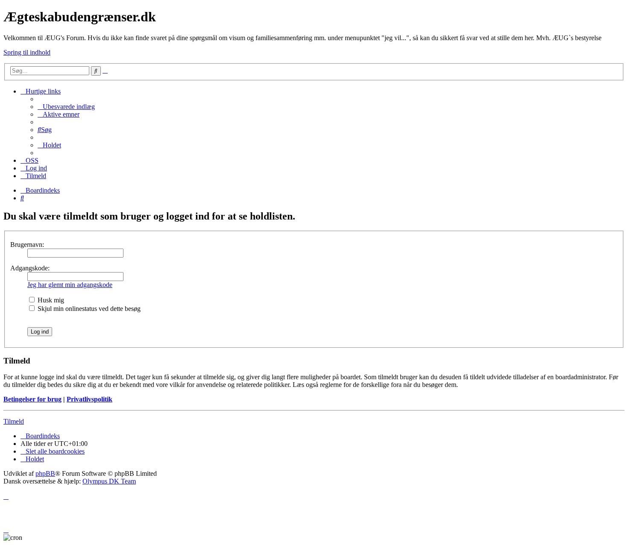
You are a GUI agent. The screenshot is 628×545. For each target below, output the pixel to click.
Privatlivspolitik (89, 399)
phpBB (45, 473)
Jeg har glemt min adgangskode (69, 284)
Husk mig (50, 300)
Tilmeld (13, 421)
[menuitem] (66, 106)
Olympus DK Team (109, 481)
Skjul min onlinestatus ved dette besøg (88, 308)
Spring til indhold (26, 52)
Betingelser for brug (32, 399)
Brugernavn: (27, 244)
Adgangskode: (30, 268)
